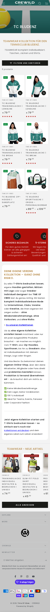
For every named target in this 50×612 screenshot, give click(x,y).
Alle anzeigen (25, 505)
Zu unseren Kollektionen (19, 325)
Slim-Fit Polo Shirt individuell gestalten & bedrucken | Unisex (31, 485)
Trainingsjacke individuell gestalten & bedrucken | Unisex (11, 484)
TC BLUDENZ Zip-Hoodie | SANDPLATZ (11, 200)
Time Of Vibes (24, 603)
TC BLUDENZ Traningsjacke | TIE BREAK (12, 153)
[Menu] (3, 3)
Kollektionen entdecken (16, 430)
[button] (39, 3)
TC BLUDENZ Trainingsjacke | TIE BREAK (36, 153)
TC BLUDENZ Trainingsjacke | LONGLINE (12, 106)
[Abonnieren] (46, 560)
